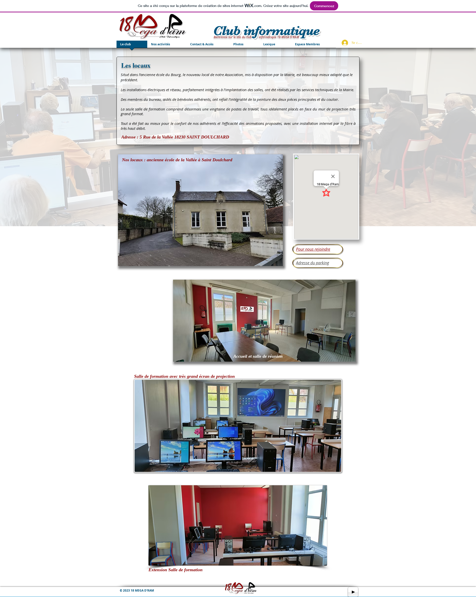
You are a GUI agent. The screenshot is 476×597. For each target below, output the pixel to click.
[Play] (353, 592)
